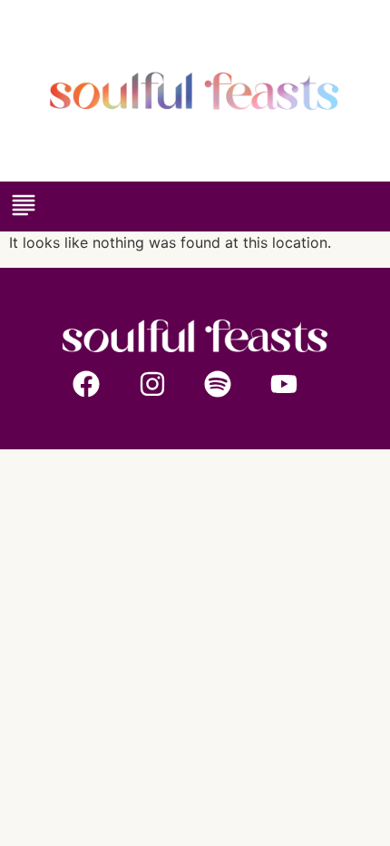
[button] (23, 206)
